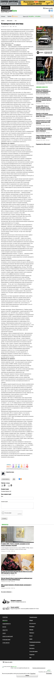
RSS (30, 657)
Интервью (31, 626)
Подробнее (32, 673)
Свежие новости (42, 87)
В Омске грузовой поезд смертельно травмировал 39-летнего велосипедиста (43, 91)
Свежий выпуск (33, 617)
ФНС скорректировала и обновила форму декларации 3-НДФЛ (16, 585)
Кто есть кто (32, 623)
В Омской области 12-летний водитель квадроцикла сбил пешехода (43, 122)
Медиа (31, 620)
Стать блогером (33, 651)
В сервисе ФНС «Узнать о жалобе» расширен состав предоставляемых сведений (43, 107)
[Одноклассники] (21, 479)
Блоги (30, 635)
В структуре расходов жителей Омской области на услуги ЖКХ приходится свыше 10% (16, 572)
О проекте (31, 645)
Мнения (31, 629)
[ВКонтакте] (19, 479)
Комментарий (4, 501)
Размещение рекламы (34, 642)
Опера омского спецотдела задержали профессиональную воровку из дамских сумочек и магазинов (44, 99)
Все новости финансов (6, 592)
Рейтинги (31, 632)
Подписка (31, 654)
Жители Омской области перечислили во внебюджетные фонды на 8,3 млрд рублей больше (16, 578)
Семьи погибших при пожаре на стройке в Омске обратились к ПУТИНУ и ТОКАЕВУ (44, 137)
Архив (30, 639)
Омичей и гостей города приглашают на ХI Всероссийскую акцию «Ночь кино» (44, 115)
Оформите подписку (16, 600)
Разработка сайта (42, 671)
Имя (2, 496)
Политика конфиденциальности (38, 667)
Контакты (31, 648)
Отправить (4, 518)
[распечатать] (13, 480)
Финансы (5, 524)
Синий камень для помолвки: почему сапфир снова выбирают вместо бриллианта (44, 129)
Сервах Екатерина (10, 472)
